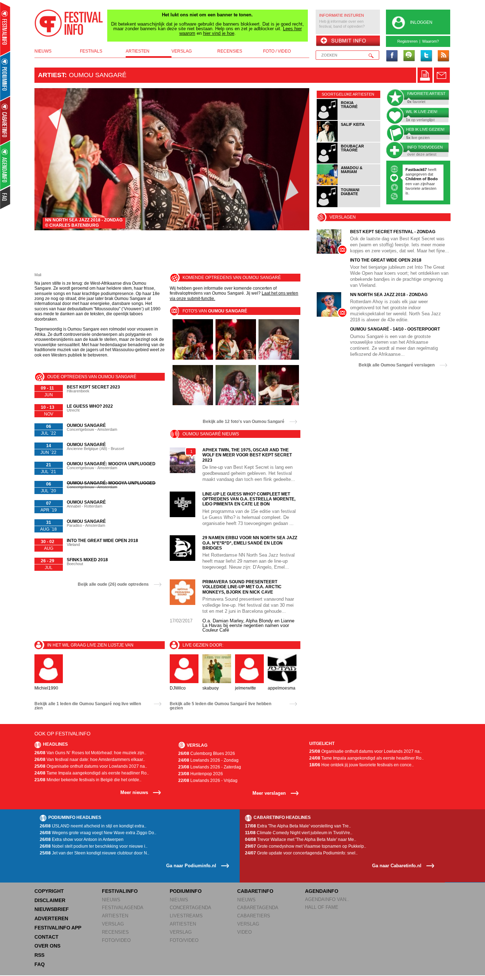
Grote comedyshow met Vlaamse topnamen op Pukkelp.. (305, 846)
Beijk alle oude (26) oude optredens (113, 584)
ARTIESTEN (115, 915)
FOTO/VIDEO (116, 940)
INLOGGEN (421, 22)
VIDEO (244, 932)
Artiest (51, 75)
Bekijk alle (243, 421)
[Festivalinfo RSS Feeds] (443, 56)
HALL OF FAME (321, 907)
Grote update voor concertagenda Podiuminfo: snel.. (301, 853)
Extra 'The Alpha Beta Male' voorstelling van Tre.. (298, 826)
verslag (181, 51)
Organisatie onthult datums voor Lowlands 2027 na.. (90, 766)
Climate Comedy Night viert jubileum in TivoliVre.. (298, 833)
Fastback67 (416, 169)
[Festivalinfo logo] (68, 23)
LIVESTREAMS (186, 915)
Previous (50, 159)
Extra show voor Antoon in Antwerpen (82, 839)
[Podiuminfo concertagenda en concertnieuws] (5, 76)
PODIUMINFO (186, 891)
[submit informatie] (348, 41)
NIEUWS (111, 899)
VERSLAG (113, 924)
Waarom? (430, 41)
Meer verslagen (269, 793)
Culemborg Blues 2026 (206, 753)
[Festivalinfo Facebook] (392, 56)
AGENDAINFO (321, 891)
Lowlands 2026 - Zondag (208, 760)
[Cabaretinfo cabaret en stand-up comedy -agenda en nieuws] (5, 120)
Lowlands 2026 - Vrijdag (208, 780)
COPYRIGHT (49, 891)
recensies (229, 51)
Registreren (407, 41)
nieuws (42, 51)
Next (293, 159)
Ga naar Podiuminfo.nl (191, 865)
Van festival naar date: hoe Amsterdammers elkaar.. (89, 759)
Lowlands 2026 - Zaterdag (209, 767)
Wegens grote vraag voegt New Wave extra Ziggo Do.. (98, 833)
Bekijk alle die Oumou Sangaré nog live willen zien (87, 706)
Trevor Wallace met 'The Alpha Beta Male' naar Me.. (300, 839)
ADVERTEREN (51, 918)
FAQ (39, 964)
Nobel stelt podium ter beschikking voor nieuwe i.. (93, 846)
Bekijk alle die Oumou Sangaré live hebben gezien (220, 706)
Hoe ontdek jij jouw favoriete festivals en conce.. (361, 765)
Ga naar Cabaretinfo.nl (396, 865)
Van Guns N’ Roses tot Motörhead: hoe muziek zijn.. (90, 753)
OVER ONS (47, 946)
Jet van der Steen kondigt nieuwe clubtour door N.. (94, 853)
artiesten (137, 51)
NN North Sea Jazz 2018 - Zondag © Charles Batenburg (83, 223)
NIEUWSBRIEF (51, 909)
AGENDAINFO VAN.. (327, 899)
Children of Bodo (421, 179)
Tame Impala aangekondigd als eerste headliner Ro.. (91, 773)
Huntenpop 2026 (200, 774)
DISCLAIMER (49, 900)
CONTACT (46, 937)
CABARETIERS (253, 915)
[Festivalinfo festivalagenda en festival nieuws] (5, 29)
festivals (91, 51)
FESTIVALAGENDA (122, 907)
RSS (39, 955)
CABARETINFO (255, 891)
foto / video (277, 51)
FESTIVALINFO (120, 891)
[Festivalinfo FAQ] (5, 198)
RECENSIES (115, 932)
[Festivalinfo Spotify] (409, 56)
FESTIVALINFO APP (57, 928)
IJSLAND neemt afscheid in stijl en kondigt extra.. (93, 826)
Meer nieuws (134, 792)
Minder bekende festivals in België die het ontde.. (87, 780)
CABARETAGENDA (257, 907)
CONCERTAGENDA (190, 907)
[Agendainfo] (5, 165)
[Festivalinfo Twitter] (426, 56)
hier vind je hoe (218, 33)
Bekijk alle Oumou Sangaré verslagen (397, 365)
